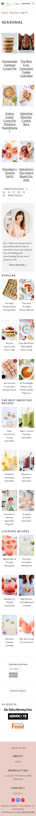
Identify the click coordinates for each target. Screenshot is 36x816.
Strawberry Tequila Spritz (9, 172)
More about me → (18, 265)
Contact (18, 793)
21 (4, 195)
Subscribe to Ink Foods (18, 664)
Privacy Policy (9, 806)
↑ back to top (18, 748)
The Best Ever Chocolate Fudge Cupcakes (26, 68)
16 (9, 192)
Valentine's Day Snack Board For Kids (26, 174)
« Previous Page (13, 189)
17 (14, 192)
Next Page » (15, 195)
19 (24, 192)
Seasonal (14, 13)
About (18, 761)
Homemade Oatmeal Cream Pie (9, 64)
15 (4, 192)
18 (19, 192)
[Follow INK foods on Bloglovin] (18, 691)
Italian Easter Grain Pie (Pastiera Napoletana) (9, 122)
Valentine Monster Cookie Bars (26, 119)
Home (5, 13)
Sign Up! (9, 776)
